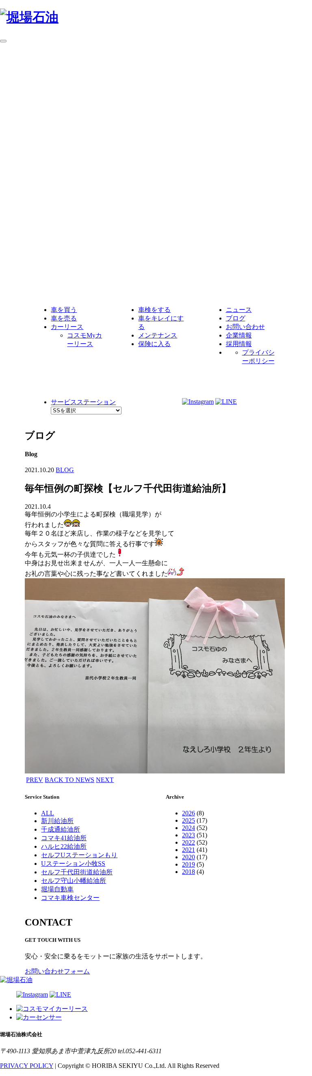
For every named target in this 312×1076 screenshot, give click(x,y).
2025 (188, 820)
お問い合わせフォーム (57, 971)
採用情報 (239, 343)
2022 (188, 842)
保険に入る (154, 343)
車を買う (64, 309)
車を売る (64, 318)
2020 (188, 857)
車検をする (154, 309)
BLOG (65, 469)
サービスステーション (83, 402)
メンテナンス (157, 335)
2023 (188, 835)
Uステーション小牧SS (73, 863)
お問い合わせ (245, 326)
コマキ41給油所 (64, 837)
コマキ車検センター (70, 897)
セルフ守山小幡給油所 (73, 880)
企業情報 (239, 335)
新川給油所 (57, 820)
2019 (188, 864)
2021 (188, 849)
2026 (188, 813)
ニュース (239, 309)
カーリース (67, 326)
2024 (188, 827)
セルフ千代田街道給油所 (77, 872)
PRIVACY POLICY (26, 1065)
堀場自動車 (57, 889)
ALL (47, 813)
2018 (188, 871)
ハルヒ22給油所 (64, 846)
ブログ (235, 318)
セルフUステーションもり (79, 855)
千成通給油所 (60, 829)
